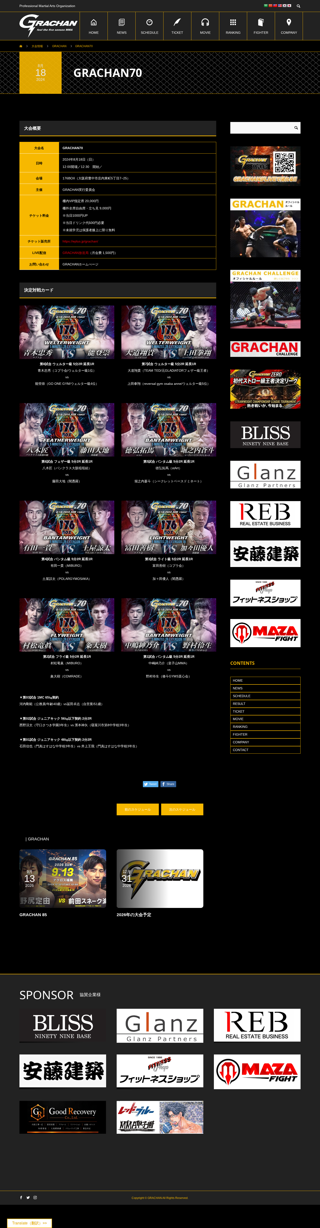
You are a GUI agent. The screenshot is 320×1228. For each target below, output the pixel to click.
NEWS (122, 32)
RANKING (233, 32)
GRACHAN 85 (33, 914)
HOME (94, 32)
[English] (280, 6)
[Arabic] (266, 6)
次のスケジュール (182, 809)
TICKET (177, 32)
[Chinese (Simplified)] (270, 6)
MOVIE (205, 32)
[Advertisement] (160, 962)
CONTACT (241, 750)
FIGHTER (261, 32)
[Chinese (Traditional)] (275, 6)
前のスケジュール (138, 809)
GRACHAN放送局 (76, 253)
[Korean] (284, 6)
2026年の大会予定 (134, 914)
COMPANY (289, 32)
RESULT (239, 704)
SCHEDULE (149, 32)
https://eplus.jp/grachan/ (80, 241)
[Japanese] (289, 6)
